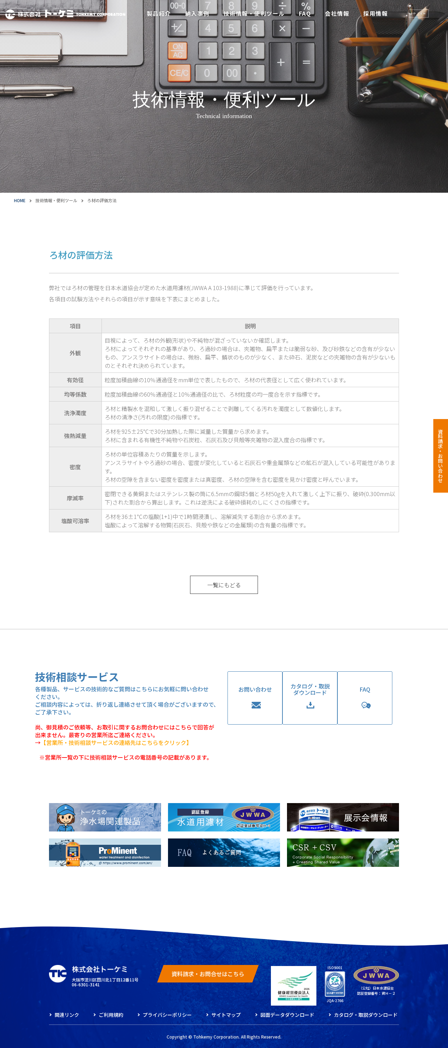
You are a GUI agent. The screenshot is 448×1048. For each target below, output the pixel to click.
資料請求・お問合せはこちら (208, 974)
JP (413, 13)
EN (423, 13)
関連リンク (67, 1015)
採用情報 (375, 13)
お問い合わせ (255, 689)
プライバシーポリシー (167, 1015)
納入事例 (197, 13)
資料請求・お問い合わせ (440, 456)
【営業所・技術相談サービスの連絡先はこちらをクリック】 (116, 742)
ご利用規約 (111, 1015)
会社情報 (337, 13)
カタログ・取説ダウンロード (310, 689)
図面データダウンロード (287, 1015)
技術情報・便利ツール (254, 13)
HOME (20, 200)
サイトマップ (226, 1015)
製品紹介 (159, 13)
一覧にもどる (224, 585)
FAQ (305, 13)
